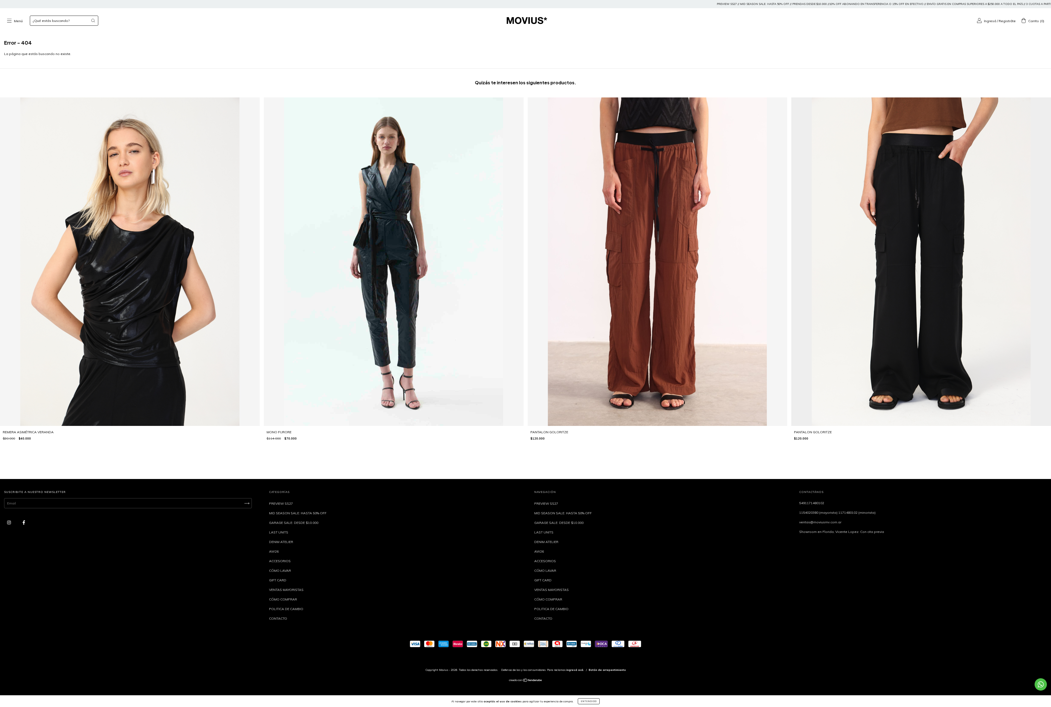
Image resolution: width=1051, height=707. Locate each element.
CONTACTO (278, 618)
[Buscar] (93, 20)
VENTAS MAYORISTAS (286, 590)
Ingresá (990, 21)
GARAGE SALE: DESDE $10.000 (293, 523)
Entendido (589, 701)
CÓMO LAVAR (280, 571)
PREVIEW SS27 (281, 503)
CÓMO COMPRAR (283, 599)
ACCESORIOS (280, 561)
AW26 (274, 551)
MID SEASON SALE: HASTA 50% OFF (298, 513)
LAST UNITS (278, 532)
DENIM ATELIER (281, 542)
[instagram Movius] (9, 522)
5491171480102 (811, 503)
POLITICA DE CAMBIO (286, 609)
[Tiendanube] (526, 681)
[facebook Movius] (24, 522)
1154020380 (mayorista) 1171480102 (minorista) (837, 512)
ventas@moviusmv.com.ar (820, 522)
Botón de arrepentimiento (607, 670)
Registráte (1007, 21)
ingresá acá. (575, 670)
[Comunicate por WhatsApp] (1041, 684)
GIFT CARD (277, 580)
